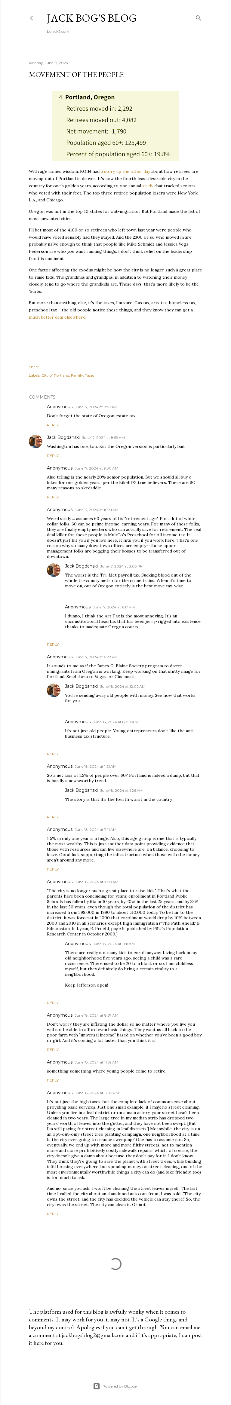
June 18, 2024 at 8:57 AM (96, 1015)
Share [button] (34, 367)
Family (77, 375)
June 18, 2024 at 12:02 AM (122, 686)
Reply (53, 425)
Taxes (89, 375)
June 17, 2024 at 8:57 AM (96, 407)
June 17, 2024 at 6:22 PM (96, 657)
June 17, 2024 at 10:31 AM (97, 509)
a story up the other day (125, 171)
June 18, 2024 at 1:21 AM (95, 766)
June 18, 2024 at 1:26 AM (121, 790)
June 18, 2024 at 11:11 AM (114, 943)
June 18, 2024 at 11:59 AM (96, 1062)
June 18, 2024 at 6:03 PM (97, 1093)
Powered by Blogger (120, 1386)
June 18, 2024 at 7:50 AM (97, 882)
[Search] (198, 17)
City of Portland (55, 375)
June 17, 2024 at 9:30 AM (96, 468)
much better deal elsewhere (57, 317)
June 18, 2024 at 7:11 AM (95, 829)
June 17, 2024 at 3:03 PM (121, 566)
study (147, 185)
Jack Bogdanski (63, 437)
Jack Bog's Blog (92, 18)
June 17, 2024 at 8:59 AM (103, 437)
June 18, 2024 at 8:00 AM (115, 722)
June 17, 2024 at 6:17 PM (114, 607)
